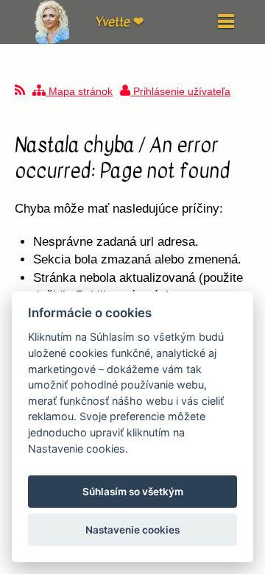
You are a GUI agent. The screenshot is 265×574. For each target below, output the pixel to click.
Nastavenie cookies (132, 530)
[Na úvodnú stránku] (51, 40)
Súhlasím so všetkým (132, 491)
